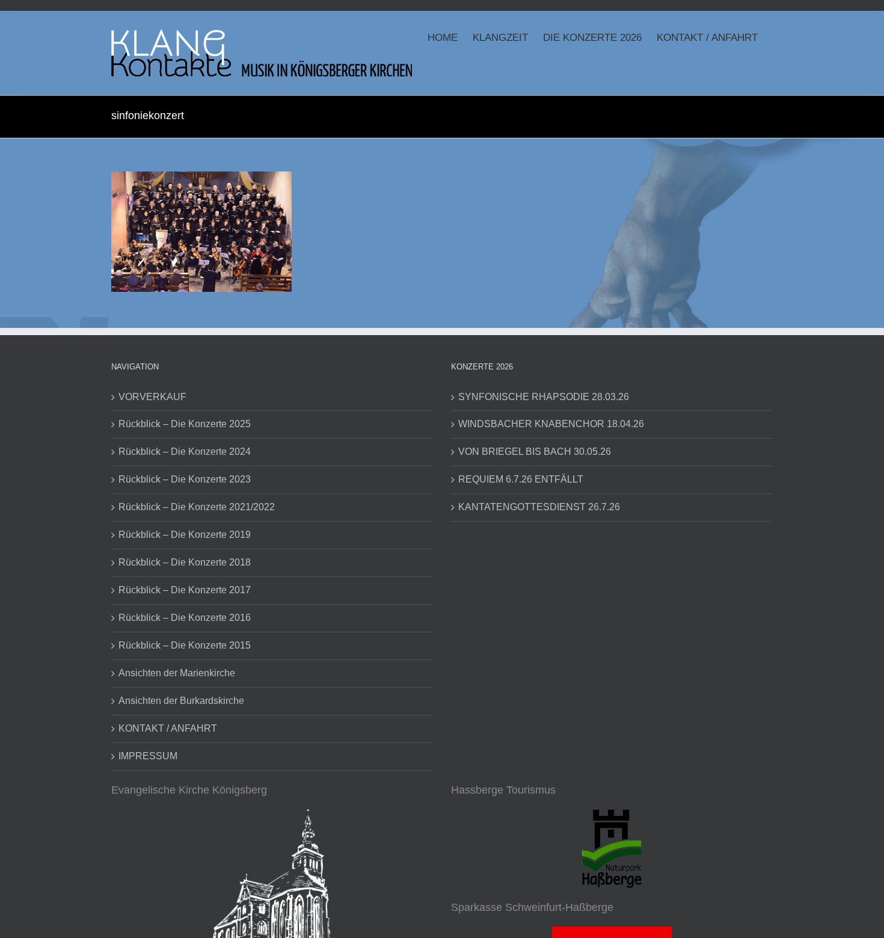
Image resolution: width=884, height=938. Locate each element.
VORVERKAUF (152, 397)
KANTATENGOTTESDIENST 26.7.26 (539, 507)
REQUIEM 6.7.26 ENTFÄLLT (520, 479)
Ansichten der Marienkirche (176, 673)
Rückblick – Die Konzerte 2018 (184, 562)
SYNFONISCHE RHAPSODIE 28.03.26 (543, 397)
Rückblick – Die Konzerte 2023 (184, 479)
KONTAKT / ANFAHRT (167, 728)
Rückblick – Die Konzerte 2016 (184, 617)
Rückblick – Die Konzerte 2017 (184, 590)
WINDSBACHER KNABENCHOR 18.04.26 (551, 424)
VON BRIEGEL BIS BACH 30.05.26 (534, 451)
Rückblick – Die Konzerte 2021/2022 (196, 507)
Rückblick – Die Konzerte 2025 (184, 424)
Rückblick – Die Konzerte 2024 (184, 451)
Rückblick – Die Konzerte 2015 (184, 645)
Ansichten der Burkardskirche (181, 701)
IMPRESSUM (147, 756)
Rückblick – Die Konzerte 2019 (184, 534)
